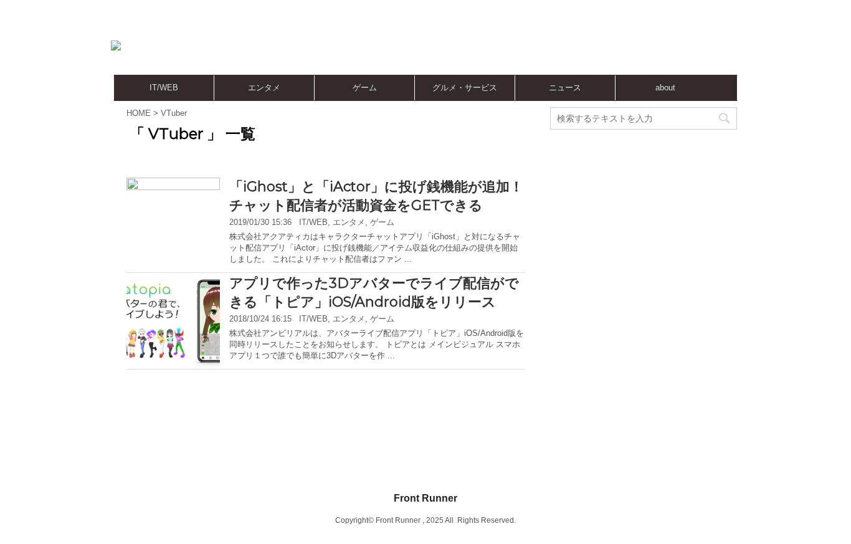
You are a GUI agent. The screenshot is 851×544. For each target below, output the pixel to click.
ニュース (565, 87)
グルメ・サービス (464, 87)
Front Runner (425, 498)
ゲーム (365, 87)
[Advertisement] (500, 47)
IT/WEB (164, 87)
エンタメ (264, 87)
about (665, 87)
